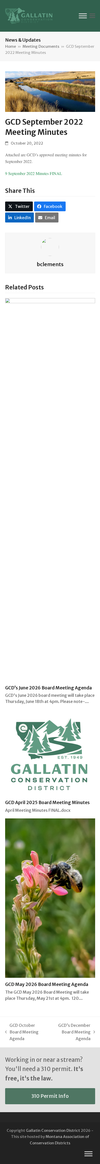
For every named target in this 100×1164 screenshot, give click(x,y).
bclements (50, 264)
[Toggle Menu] (83, 15)
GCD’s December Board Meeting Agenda (71, 1032)
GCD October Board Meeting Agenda (22, 1032)
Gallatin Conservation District (53, 1130)
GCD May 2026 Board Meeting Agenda (46, 984)
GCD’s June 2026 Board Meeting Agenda (48, 688)
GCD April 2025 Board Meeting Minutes (47, 802)
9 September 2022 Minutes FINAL (33, 173)
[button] (92, 16)
